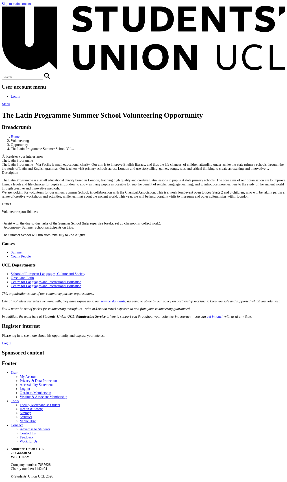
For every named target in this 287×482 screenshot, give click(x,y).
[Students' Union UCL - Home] (143, 71)
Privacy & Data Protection (38, 381)
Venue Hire (28, 421)
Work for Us (28, 441)
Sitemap (25, 413)
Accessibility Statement (36, 385)
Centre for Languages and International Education (46, 282)
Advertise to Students (35, 429)
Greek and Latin (22, 278)
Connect (17, 425)
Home (15, 137)
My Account (28, 377)
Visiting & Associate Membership (43, 397)
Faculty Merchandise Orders (40, 405)
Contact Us (28, 433)
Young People (21, 256)
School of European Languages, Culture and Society (48, 274)
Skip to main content (16, 4)
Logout (25, 389)
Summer (17, 252)
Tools (15, 401)
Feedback (26, 437)
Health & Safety (31, 409)
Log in (15, 96)
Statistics (26, 417)
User (14, 372)
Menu (6, 104)
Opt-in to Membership (35, 393)
